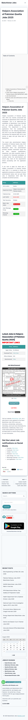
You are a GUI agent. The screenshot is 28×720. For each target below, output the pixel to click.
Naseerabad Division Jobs (12, 675)
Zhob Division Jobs (10, 673)
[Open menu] (25, 3)
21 (17, 647)
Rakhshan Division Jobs (11, 665)
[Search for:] (14, 496)
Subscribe (6, 506)
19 (10, 647)
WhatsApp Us (17, 412)
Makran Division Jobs (11, 669)
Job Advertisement (11, 96)
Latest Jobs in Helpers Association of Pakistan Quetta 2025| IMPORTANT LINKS (16, 93)
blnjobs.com (21, 716)
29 (20, 649)
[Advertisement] (14, 38)
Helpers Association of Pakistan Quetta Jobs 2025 (16, 89)
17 (4, 647)
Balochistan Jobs (16, 418)
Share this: (11, 101)
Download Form (14, 403)
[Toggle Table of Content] (26, 87)
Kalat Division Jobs (10, 663)
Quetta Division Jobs (11, 667)
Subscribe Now (17, 204)
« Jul (13, 655)
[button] (3, 682)
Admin (5, 20)
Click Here (16, 353)
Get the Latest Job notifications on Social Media (16, 98)
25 (7, 649)
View (14, 359)
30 (23, 649)
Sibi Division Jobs (10, 671)
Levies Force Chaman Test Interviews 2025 (6, 482)
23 (23, 647)
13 (14, 645)
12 (10, 645)
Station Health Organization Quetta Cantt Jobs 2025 (20, 482)
